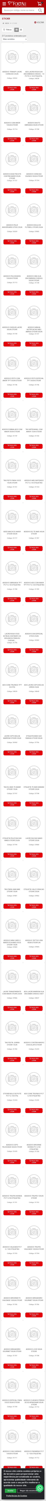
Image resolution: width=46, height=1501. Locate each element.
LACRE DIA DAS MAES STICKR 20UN (34, 839)
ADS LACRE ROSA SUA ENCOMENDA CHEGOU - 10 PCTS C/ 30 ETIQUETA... (34, 74)
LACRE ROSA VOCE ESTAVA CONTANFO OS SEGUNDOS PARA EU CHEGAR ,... (12, 637)
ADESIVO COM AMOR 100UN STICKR (12, 124)
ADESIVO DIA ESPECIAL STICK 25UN (34, 635)
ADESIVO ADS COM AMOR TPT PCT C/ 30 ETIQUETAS (34, 584)
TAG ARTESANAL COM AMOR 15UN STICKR (33, 430)
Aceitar (11, 1491)
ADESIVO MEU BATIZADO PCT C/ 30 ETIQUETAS (34, 481)
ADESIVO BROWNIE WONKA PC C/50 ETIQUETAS (34, 1147)
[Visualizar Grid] (16, 30)
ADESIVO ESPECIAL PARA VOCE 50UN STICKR (12, 1401)
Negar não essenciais (29, 1491)
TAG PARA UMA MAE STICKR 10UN (12, 890)
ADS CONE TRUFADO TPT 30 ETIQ (12, 686)
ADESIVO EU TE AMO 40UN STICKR (34, 533)
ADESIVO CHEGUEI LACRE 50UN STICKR (12, 328)
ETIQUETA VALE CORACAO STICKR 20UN (34, 890)
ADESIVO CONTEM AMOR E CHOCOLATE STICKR (34, 1043)
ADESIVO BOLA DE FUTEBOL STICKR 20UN (34, 226)
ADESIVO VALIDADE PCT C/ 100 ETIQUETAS (12, 1248)
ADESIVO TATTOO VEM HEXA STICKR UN (34, 941)
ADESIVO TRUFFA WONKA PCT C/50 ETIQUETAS (12, 1197)
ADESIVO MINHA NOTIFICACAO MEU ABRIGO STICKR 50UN (34, 329)
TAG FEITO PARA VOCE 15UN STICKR (12, 481)
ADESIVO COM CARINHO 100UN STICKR (12, 1452)
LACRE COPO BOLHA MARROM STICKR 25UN (12, 737)
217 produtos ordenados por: (14, 36)
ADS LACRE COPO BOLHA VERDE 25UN (34, 686)
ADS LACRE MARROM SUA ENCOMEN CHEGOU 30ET (34, 992)
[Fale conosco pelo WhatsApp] (39, 1488)
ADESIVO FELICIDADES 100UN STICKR (12, 277)
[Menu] (4, 4)
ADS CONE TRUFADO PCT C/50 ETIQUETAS (34, 1095)
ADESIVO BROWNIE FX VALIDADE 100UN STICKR (12, 1299)
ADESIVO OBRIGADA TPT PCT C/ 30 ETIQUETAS (12, 584)
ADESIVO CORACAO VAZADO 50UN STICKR (34, 175)
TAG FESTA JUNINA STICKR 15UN (12, 1043)
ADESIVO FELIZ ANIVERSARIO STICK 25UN (12, 226)
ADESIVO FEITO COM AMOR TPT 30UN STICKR (12, 379)
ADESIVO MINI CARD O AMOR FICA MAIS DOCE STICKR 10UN (12, 942)
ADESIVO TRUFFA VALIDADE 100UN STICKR (34, 1248)
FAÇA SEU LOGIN (13, 88)
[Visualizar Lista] (21, 30)
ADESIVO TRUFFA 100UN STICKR (33, 1197)
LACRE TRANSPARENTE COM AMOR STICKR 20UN (12, 992)
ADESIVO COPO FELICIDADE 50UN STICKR (12, 1146)
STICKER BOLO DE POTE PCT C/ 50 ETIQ (12, 1095)
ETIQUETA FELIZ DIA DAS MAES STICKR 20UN (12, 839)
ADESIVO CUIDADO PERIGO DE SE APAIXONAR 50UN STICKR (34, 1402)
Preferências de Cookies (16, 1496)
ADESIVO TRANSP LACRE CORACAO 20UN (12, 73)
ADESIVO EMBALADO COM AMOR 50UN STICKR (12, 430)
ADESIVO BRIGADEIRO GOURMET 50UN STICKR (34, 1299)
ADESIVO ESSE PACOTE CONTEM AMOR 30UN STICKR (12, 176)
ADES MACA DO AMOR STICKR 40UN (12, 533)
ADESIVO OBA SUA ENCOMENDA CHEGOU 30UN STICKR (34, 278)
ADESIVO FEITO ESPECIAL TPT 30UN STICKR (34, 379)
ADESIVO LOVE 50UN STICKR (34, 1350)
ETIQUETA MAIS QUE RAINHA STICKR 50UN (34, 737)
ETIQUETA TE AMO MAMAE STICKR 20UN (34, 788)
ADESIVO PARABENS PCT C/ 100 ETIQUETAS (34, 1452)
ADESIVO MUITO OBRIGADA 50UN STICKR (34, 124)
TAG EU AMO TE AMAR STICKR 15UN (12, 788)
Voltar (40, 22)
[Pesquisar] (40, 10)
